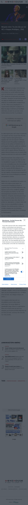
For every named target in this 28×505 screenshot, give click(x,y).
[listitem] (14, 249)
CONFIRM (8, 278)
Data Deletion (5, 284)
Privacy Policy (22, 284)
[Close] (24, 220)
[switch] (22, 252)
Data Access (14, 284)
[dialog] (14, 252)
